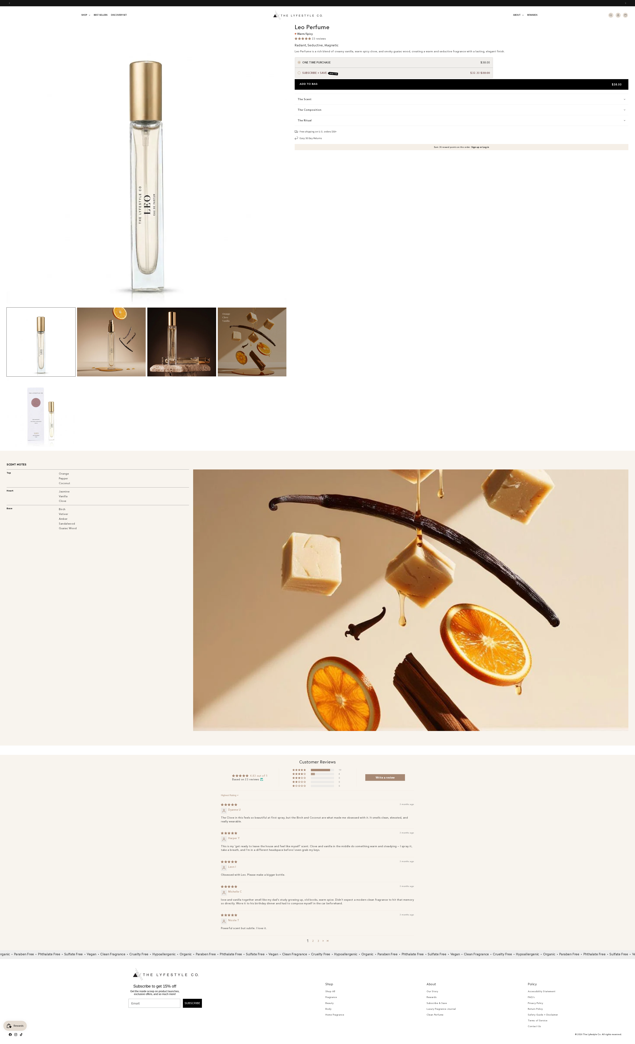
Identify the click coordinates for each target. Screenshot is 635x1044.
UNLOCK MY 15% (350, 550)
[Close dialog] (378, 477)
